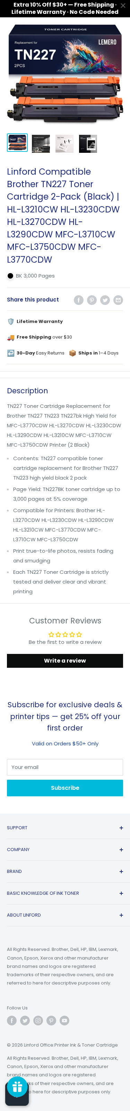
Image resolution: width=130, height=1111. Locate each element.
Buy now (100, 1044)
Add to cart (48, 1045)
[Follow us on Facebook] (12, 1020)
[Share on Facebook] (79, 300)
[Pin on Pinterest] (92, 300)
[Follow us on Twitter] (25, 1020)
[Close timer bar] (123, 5)
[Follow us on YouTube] (64, 1020)
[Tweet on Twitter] (105, 300)
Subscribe (65, 788)
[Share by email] (118, 300)
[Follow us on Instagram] (38, 1020)
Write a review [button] (65, 661)
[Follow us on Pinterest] (51, 1020)
